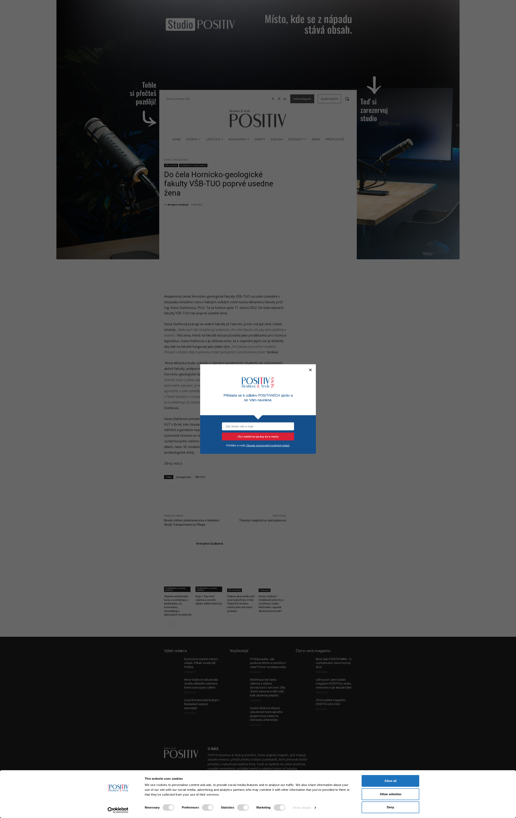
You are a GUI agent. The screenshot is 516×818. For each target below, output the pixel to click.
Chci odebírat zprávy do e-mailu (258, 436)
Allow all (390, 781)
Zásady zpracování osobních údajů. (268, 445)
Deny (390, 807)
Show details (302, 807)
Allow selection (390, 794)
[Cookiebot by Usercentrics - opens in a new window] (118, 810)
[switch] (207, 807)
